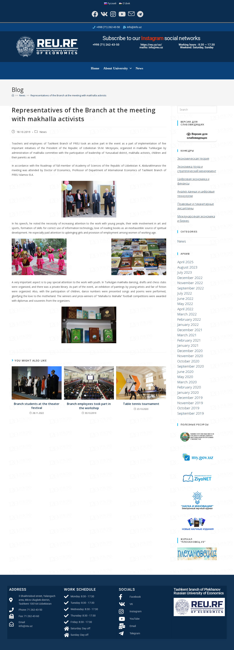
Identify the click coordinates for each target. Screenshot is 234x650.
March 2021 (187, 335)
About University (115, 68)
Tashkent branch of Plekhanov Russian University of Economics (199, 591)
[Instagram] (113, 14)
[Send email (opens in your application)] (131, 14)
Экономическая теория (193, 159)
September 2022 (190, 288)
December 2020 (190, 350)
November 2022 (190, 282)
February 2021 (189, 340)
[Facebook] (94, 14)
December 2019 (190, 397)
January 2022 (188, 324)
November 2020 (190, 355)
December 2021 (190, 329)
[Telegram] (139, 14)
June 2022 (185, 298)
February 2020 (189, 387)
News (139, 68)
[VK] (104, 14)
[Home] (13, 95)
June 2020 (185, 371)
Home (95, 68)
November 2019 (190, 403)
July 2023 (184, 272)
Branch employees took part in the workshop (89, 406)
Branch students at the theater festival (36, 406)
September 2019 (190, 413)
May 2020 (185, 376)
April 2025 (185, 262)
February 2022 (189, 319)
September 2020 (190, 366)
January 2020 (188, 392)
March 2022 (187, 314)
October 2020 (188, 361)
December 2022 (190, 277)
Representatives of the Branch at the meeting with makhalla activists (68, 95)
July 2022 (184, 293)
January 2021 (188, 345)
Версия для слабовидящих (197, 135)
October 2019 (188, 408)
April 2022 (185, 309)
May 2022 (185, 303)
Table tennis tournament (141, 404)
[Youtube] (122, 14)
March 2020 (187, 382)
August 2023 (187, 267)
